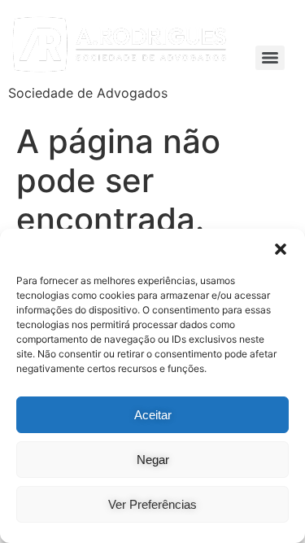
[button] (280, 249)
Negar (153, 459)
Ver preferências (152, 504)
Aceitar (153, 415)
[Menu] (270, 58)
